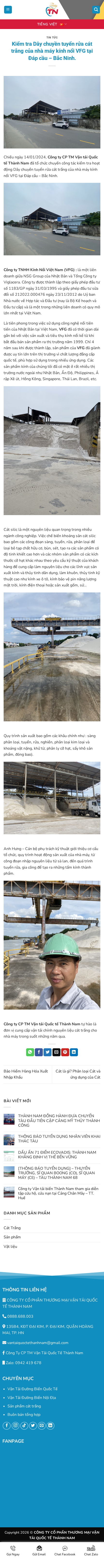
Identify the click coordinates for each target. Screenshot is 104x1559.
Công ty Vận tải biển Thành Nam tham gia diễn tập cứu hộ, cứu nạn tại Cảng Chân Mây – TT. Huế (58, 1194)
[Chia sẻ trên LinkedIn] (74, 1052)
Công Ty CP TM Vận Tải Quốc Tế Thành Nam (44, 1353)
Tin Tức (52, 37)
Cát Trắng (12, 1228)
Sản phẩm (12, 1237)
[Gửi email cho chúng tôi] (42, 1426)
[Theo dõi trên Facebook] (7, 1426)
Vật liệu (10, 1246)
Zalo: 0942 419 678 (23, 1363)
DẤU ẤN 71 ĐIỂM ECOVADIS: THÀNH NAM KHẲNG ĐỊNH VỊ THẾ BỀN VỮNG (57, 1155)
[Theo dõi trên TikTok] (24, 1426)
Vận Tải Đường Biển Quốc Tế (32, 1389)
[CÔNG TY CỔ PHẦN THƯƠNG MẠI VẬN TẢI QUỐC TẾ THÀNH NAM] (52, 9)
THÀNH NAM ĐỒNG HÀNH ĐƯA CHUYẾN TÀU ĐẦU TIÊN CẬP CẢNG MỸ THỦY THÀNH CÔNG (59, 1121)
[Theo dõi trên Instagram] (16, 1426)
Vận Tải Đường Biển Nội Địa (31, 1397)
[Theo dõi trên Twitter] (33, 1426)
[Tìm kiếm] (96, 10)
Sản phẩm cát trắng (24, 1406)
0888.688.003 (19, 1316)
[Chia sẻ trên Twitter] (48, 1052)
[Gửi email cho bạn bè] (56, 1052)
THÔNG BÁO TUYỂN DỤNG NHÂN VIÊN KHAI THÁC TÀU (59, 1139)
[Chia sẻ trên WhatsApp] (30, 1052)
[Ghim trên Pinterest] (65, 1052)
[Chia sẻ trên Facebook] (39, 1052)
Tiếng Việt (47, 24)
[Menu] (8, 10)
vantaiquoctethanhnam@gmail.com (37, 1342)
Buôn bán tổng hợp (23, 1414)
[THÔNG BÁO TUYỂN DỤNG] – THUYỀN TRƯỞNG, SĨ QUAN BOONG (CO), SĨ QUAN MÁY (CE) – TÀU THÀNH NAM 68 (56, 1173)
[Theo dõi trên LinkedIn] (50, 1426)
